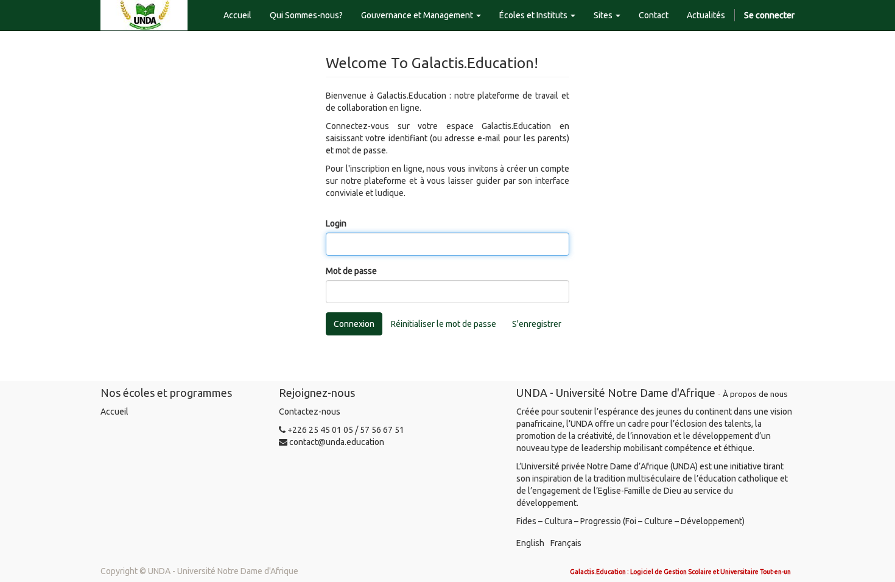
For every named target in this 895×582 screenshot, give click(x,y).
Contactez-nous (309, 411)
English (530, 543)
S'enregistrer (536, 324)
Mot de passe (351, 271)
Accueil (114, 411)
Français (565, 543)
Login (336, 223)
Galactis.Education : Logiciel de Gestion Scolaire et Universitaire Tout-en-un (680, 571)
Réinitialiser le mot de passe (443, 324)
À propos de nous (755, 394)
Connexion (354, 324)
